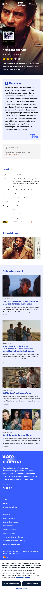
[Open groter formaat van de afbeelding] (21, 248)
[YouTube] (7, 488)
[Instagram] (4, 488)
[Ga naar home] (21, 4)
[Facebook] (10, 488)
